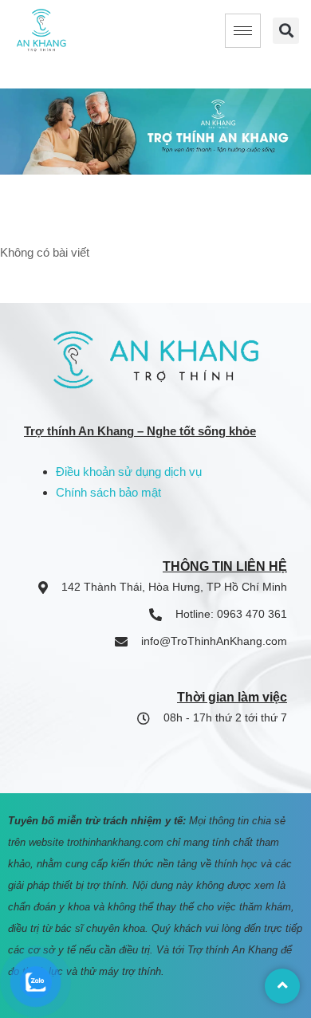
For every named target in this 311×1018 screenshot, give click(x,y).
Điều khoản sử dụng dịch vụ (129, 471)
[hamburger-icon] (243, 31)
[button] (286, 31)
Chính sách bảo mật (108, 492)
